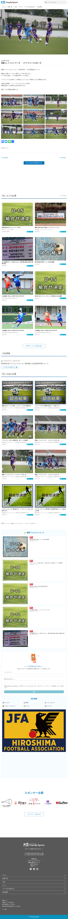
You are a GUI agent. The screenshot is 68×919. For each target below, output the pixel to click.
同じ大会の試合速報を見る (34, 163)
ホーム (4, 6)
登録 (34, 692)
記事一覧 (10, 6)
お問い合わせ (34, 864)
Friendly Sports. (34, 917)
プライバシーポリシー (12, 686)
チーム (20, 6)
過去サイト (34, 866)
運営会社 (34, 859)
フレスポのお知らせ (30, 6)
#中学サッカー (5, 148)
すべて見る (63, 195)
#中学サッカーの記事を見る (34, 346)
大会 (16, 6)
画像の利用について (34, 862)
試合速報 (39, 6)
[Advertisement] (34, 178)
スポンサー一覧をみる (34, 814)
